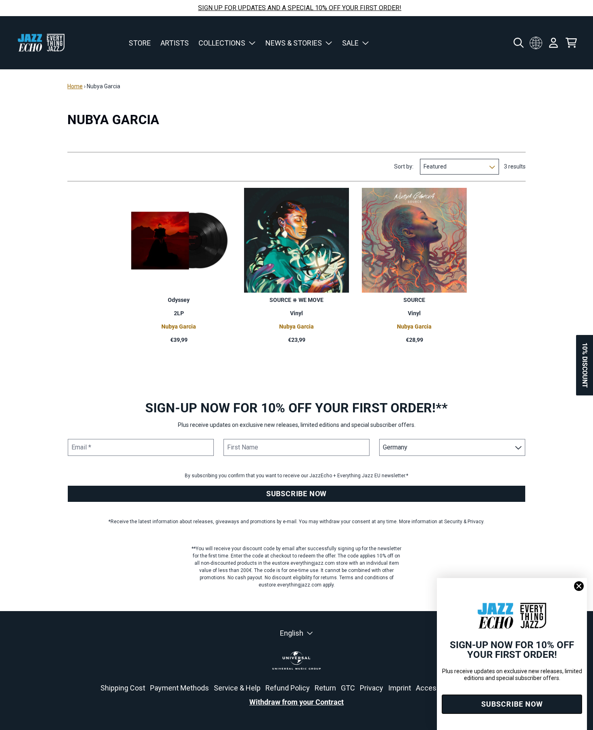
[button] (584, 365)
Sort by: (403, 166)
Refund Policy (287, 688)
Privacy (371, 688)
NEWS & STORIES (293, 43)
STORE (140, 43)
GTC (348, 688)
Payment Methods (179, 688)
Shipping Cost (122, 688)
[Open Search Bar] (518, 42)
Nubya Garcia (178, 326)
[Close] (579, 586)
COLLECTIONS (221, 43)
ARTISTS (175, 43)
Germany (536, 43)
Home (75, 86)
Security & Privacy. (464, 521)
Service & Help (237, 688)
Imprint (399, 688)
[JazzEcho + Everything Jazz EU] (41, 42)
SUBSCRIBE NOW (296, 493)
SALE (350, 43)
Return (325, 688)
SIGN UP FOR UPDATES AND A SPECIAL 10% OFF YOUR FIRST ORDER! (299, 8)
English (291, 633)
